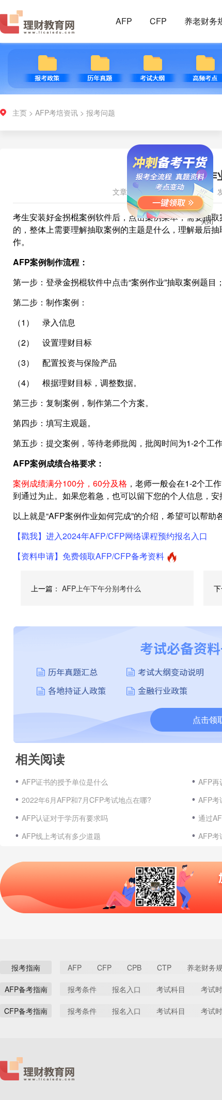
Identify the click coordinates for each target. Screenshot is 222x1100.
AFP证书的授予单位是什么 (65, 782)
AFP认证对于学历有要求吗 (65, 818)
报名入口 (126, 989)
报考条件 (82, 989)
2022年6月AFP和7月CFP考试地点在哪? (86, 800)
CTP (164, 967)
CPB (134, 967)
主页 (19, 112)
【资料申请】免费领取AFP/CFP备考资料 (88, 556)
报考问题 (100, 112)
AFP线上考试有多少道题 (61, 836)
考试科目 (170, 989)
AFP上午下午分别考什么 (101, 588)
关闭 (200, 227)
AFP (124, 21)
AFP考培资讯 (56, 112)
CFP (158, 21)
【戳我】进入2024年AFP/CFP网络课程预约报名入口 (110, 536)
